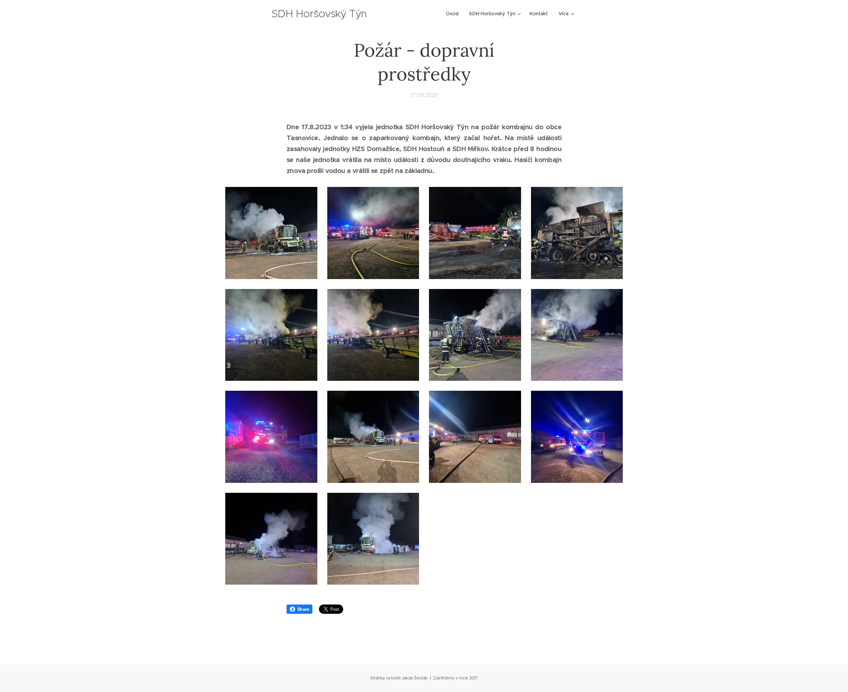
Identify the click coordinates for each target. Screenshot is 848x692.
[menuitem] (454, 13)
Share (303, 609)
